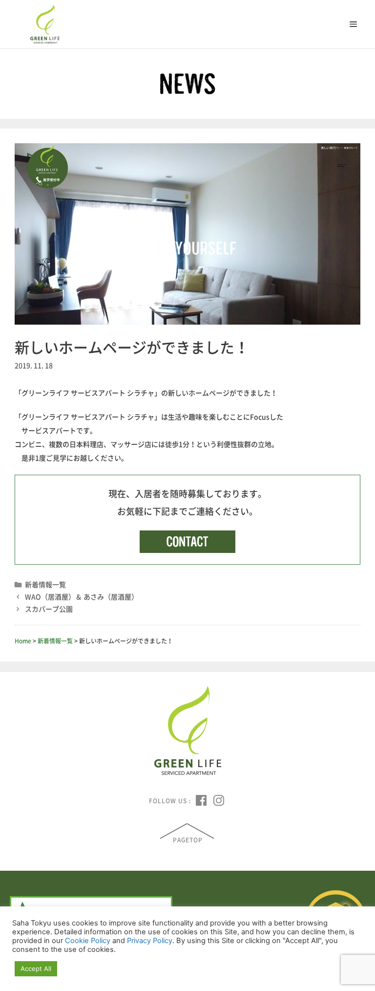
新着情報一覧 (45, 584)
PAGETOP (188, 840)
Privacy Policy (149, 940)
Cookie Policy (87, 940)
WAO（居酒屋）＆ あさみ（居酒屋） (81, 596)
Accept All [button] (36, 968)
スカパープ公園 (49, 609)
